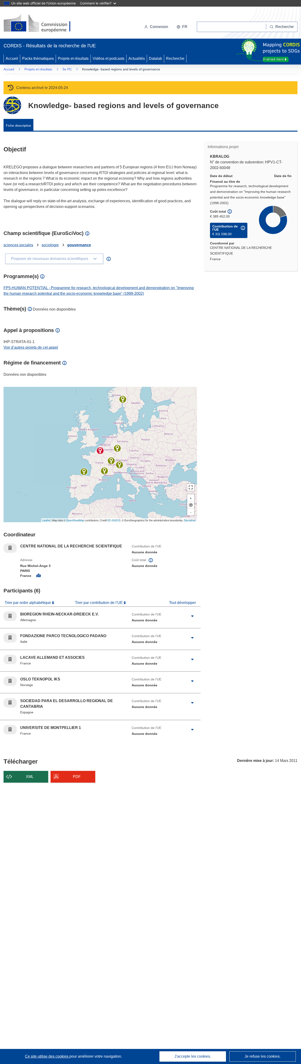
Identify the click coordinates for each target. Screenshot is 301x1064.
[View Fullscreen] (190, 487)
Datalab (155, 59)
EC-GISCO (113, 520)
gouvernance (79, 245)
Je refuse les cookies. (263, 1056)
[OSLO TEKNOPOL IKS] (123, 399)
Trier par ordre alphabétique (28, 603)
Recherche (175, 59)
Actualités (136, 59)
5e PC (67, 69)
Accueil (12, 59)
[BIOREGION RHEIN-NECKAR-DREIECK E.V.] (117, 448)
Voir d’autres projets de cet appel (31, 347)
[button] (182, 27)
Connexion (159, 27)
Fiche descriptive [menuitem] (18, 125)
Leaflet (46, 520)
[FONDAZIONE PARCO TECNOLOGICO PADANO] (119, 465)
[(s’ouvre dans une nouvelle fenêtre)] (41, 23)
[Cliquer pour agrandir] (192, 616)
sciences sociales (18, 245)
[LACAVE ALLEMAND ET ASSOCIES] (111, 461)
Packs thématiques (38, 59)
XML (30, 777)
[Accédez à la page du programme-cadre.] (12, 105)
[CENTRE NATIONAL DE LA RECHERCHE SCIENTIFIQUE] (100, 450)
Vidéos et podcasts (108, 59)
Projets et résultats (73, 59)
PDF (77, 777)
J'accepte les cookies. (192, 1056)
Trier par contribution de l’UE (99, 603)
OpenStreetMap (75, 520)
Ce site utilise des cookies (47, 1056)
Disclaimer (190, 520)
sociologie (50, 245)
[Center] (190, 504)
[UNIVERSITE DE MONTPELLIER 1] (104, 471)
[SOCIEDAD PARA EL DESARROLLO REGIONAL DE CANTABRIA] (84, 471)
